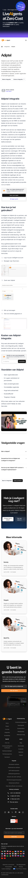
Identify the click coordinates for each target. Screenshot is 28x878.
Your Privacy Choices (21, 868)
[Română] (10, 856)
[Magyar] (10, 853)
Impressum (7, 757)
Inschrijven (22, 361)
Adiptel (13, 46)
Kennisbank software (14, 764)
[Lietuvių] (18, 853)
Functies (7, 729)
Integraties (7, 46)
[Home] (2, 46)
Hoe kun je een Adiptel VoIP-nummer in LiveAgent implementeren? (12, 468)
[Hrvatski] (7, 853)
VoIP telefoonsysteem (14, 770)
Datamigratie (21, 725)
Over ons (7, 742)
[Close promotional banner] (26, 2)
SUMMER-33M (12, 22)
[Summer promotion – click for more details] (14, 18)
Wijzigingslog (21, 731)
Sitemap (21, 866)
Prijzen (7, 726)
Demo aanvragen (14, 195)
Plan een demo (14, 690)
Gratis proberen (18, 480)
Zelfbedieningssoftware (14, 773)
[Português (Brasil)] (7, 856)
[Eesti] (23, 851)
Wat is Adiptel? (5, 451)
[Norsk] (2, 856)
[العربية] (2, 851)
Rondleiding (7, 735)
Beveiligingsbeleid (21, 864)
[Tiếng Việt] (2, 858)
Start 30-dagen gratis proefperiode (14, 686)
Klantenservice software (14, 767)
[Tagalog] (23, 856)
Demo (7, 723)
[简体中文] (5, 858)
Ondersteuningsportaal (20, 722)
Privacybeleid (8, 866)
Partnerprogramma (7, 754)
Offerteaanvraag (21, 734)
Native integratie (6, 79)
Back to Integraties (7, 480)
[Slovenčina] (15, 856)
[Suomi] (2, 853)
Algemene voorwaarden (8, 864)
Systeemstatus (20, 728)
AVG (15, 866)
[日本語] (15, 853)
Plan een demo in (19, 519)
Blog (21, 742)
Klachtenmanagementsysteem (14, 779)
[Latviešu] (21, 853)
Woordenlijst (21, 746)
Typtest (21, 755)
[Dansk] (10, 851)
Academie (20, 749)
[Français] (5, 853)
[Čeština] (7, 851)
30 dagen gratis (14, 199)
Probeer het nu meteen (8, 519)
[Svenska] (21, 856)
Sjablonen (20, 752)
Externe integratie (18, 79)
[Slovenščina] (18, 856)
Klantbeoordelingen (7, 751)
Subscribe (14, 836)
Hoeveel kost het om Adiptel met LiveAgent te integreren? (10, 459)
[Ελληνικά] (15, 851)
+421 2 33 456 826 (15, 793)
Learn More (8, 91)
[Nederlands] (23, 853)
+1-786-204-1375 (14, 799)
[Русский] (13, 856)
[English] (18, 851)
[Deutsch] (13, 851)
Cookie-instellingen (6, 868)
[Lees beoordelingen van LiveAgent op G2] (14, 821)
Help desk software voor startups (14, 786)
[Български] (5, 851)
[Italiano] (13, 853)
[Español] (21, 851)
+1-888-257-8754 (15, 796)
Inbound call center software (14, 776)
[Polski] (5, 856)
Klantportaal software (14, 783)
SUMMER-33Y (9, 24)
